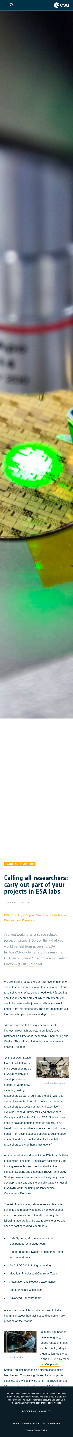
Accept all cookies (36, 1411)
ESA (7, 915)
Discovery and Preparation (20, 920)
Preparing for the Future (51, 915)
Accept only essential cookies (37, 1423)
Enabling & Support (23, 915)
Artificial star (16, 1357)
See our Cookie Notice (36, 1430)
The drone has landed (54, 1083)
